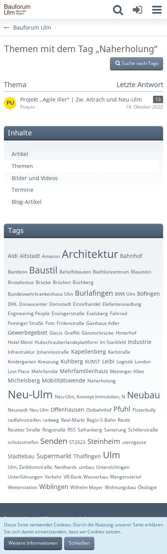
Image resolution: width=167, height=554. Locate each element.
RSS (72, 429)
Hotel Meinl (20, 342)
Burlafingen (94, 293)
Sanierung (115, 429)
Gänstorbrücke (98, 333)
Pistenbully (144, 410)
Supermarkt (54, 456)
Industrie (139, 341)
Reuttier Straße (24, 429)
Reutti (124, 420)
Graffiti (72, 333)
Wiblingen (53, 486)
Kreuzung (48, 361)
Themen (22, 166)
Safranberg (90, 429)
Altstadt (30, 255)
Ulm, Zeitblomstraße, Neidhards (42, 467)
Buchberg (83, 282)
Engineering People (29, 313)
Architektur (90, 253)
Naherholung (101, 380)
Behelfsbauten (75, 271)
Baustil (43, 270)
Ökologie (147, 487)
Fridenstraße (70, 323)
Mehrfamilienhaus (84, 371)
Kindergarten (22, 361)
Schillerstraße (143, 429)
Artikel (20, 154)
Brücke (43, 282)
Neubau (143, 395)
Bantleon (17, 271)
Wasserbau (96, 476)
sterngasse (134, 442)
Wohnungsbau (120, 487)
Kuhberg (72, 361)
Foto (50, 323)
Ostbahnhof (98, 410)
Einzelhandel (87, 304)
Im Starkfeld (113, 342)
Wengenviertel (125, 476)
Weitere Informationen (33, 543)
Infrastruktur (21, 352)
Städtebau (21, 456)
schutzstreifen (23, 442)
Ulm (111, 455)
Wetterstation (22, 487)
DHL (12, 304)
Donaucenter (33, 304)
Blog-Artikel (27, 201)
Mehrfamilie (44, 371)
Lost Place (19, 371)
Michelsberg (24, 380)
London (143, 361)
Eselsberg (97, 313)
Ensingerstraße (68, 313)
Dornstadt (60, 304)
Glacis (56, 333)
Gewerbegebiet (27, 332)
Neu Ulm (39, 410)
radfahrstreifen (24, 420)
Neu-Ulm (30, 394)
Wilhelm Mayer (86, 487)
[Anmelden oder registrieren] (137, 10)
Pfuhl (121, 409)
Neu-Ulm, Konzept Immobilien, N (90, 396)
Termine (22, 189)
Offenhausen (67, 409)
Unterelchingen (112, 467)
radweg (51, 420)
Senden (53, 441)
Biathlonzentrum (111, 271)
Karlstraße (119, 352)
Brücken (62, 282)
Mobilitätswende (63, 380)
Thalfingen (87, 456)
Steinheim (103, 441)
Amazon (51, 256)
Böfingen (148, 293)
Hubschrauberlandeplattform (66, 342)
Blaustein (141, 271)
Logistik (125, 361)
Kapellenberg (88, 351)
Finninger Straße (25, 323)
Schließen (79, 543)
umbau (86, 467)
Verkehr (53, 476)
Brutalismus (21, 282)
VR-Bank (73, 476)
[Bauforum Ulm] (17, 10)
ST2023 (77, 442)
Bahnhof (131, 255)
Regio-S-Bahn (101, 420)
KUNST (92, 361)
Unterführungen (25, 476)
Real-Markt (73, 420)
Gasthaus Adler (103, 323)
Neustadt (18, 410)
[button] (157, 10)
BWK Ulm (125, 294)
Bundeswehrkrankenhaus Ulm (40, 294)
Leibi (108, 361)
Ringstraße (54, 429)
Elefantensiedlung (122, 304)
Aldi (13, 255)
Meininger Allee (127, 371)
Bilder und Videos (35, 178)
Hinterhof (126, 333)
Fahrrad (118, 313)
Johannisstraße (53, 352)
